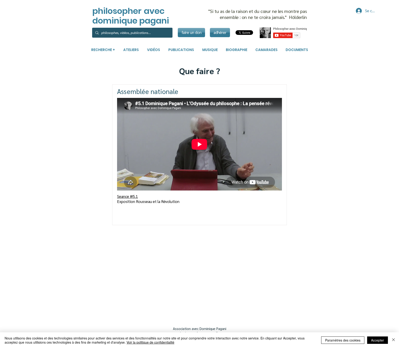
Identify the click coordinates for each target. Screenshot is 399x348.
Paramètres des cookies (342, 340)
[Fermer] (393, 340)
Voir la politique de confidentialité (150, 342)
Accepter (377, 340)
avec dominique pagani (130, 16)
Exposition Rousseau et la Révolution (148, 201)
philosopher (117, 11)
